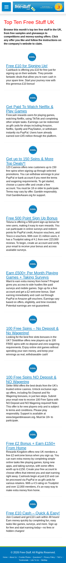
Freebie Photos (25, 557)
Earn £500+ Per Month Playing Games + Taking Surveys (32, 275)
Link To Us (35, 560)
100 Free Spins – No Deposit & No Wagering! (32, 330)
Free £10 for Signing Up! (27, 66)
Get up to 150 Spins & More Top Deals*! (29, 161)
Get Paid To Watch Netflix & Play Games (29, 108)
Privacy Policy (49, 557)
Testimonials (24, 560)
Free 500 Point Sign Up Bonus (32, 218)
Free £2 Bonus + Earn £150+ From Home (30, 445)
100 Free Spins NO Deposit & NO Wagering (31, 379)
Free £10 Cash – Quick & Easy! (33, 513)
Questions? (37, 557)
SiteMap (44, 560)
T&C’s (59, 557)
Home (5, 557)
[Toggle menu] (6, 6)
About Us (13, 557)
